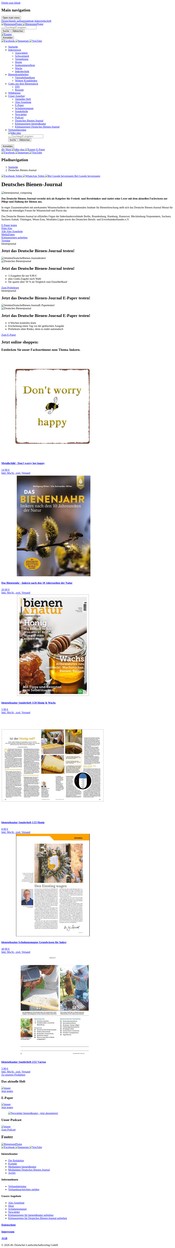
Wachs (18, 68)
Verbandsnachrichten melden (23, 1189)
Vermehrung (21, 59)
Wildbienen (14, 92)
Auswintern (21, 52)
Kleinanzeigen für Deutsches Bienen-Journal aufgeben (37, 1218)
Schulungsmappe (24, 108)
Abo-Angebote (23, 102)
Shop (11, 1205)
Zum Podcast (8, 1129)
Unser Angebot (16, 96)
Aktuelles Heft (23, 99)
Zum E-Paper (8, 334)
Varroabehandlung (25, 77)
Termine (5, 240)
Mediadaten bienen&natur (22, 1166)
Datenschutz (8, 1224)
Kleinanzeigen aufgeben (14, 237)
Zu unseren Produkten (13, 1074)
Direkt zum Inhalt (10, 2)
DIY (17, 86)
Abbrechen (17, 31)
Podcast (19, 117)
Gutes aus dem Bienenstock (23, 83)
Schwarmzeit (22, 56)
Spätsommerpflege (25, 65)
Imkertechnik (22, 71)
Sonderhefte (21, 111)
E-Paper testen (9, 225)
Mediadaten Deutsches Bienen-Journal (29, 1169)
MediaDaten (8, 234)
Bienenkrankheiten (18, 74)
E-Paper (19, 105)
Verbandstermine (17, 129)
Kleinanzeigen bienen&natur (30, 123)
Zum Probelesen (10, 287)
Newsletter (21, 114)
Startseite (13, 46)
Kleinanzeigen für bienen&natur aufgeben (30, 1215)
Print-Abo (6, 228)
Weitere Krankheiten (26, 80)
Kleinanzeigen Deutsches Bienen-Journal (37, 126)
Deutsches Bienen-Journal (29, 120)
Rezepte (19, 89)
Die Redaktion (16, 1160)
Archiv (12, 1172)
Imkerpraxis (14, 49)
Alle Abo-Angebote (12, 231)
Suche (6, 31)
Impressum (7, 1231)
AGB (4, 1238)
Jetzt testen (7, 1091)
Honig (18, 62)
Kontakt (12, 1163)
